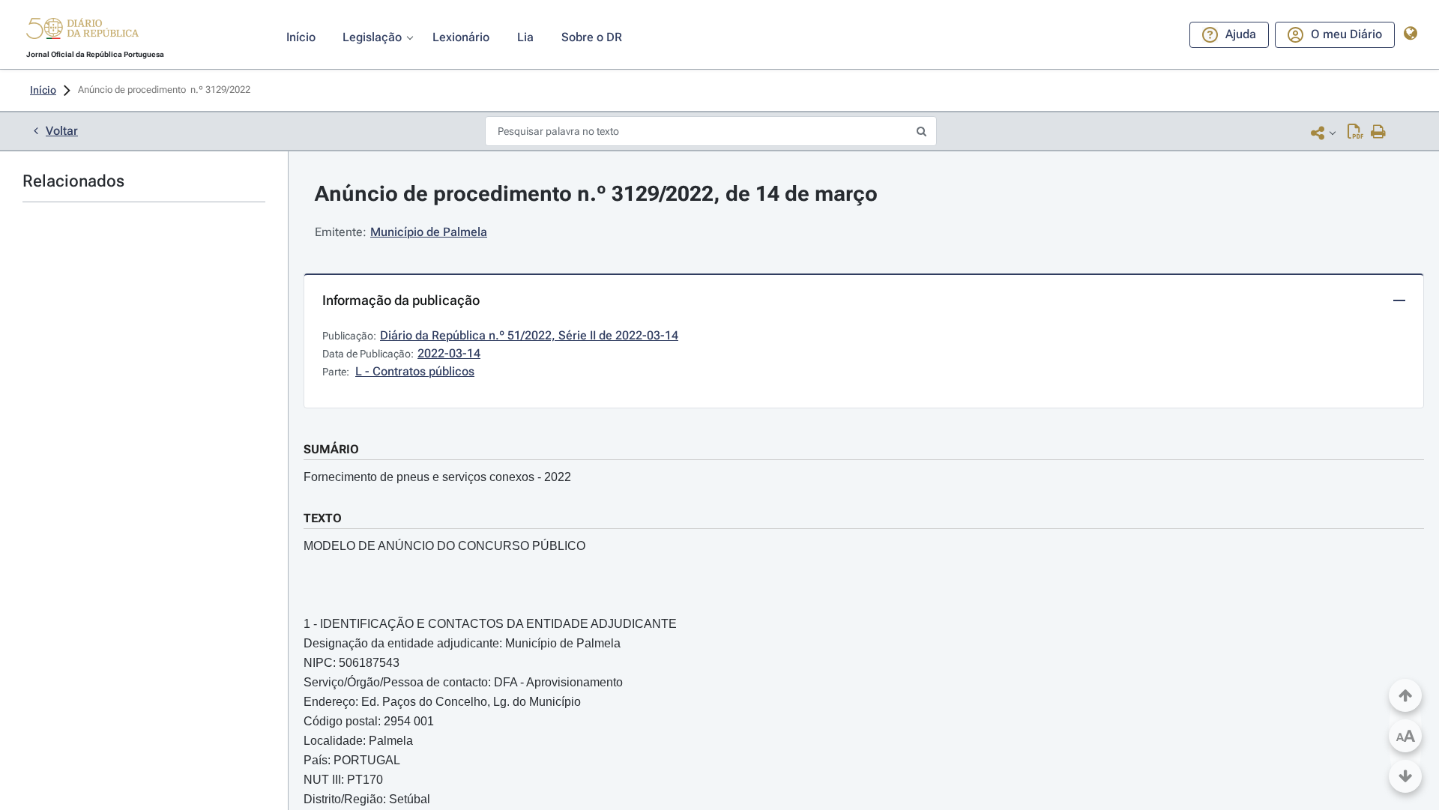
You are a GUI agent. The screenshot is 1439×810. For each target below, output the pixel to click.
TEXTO (323, 518)
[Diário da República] (82, 32)
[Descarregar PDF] (1355, 133)
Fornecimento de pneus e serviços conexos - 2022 (437, 477)
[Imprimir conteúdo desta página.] (1379, 133)
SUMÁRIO (331, 449)
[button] (82, 30)
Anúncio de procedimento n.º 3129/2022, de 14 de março (596, 193)
